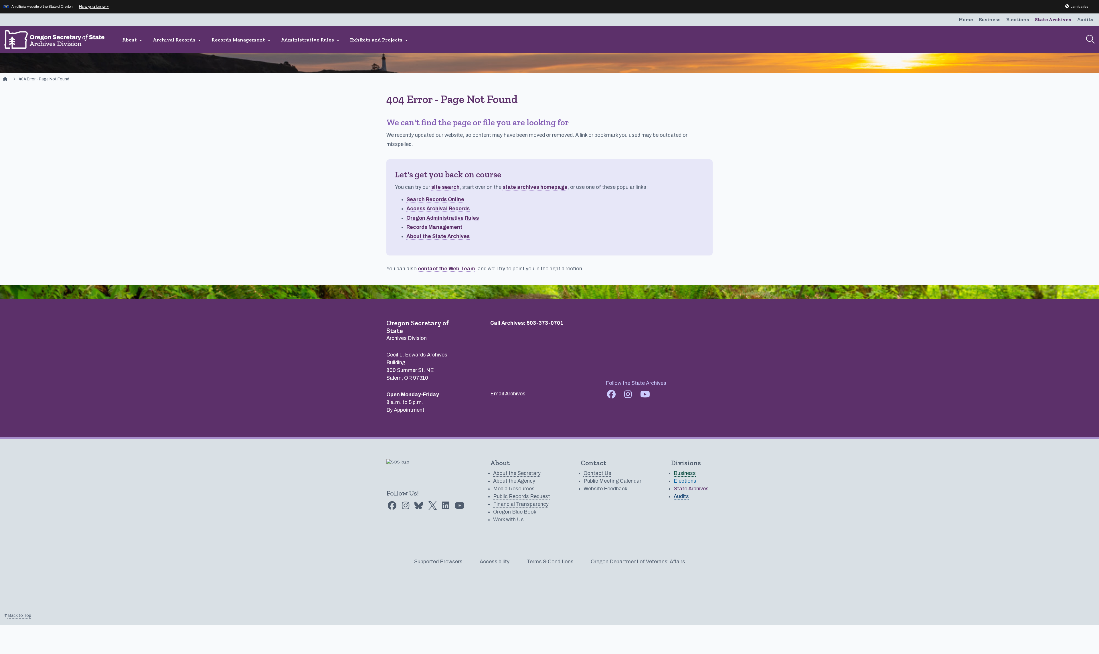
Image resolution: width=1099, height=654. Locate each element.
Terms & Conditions (550, 561)
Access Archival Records (438, 208)
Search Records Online (435, 199)
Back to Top (19, 615)
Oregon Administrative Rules (442, 218)
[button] (1076, 6)
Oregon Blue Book (514, 512)
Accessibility (494, 561)
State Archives (1053, 19)
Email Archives (507, 394)
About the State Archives (438, 236)
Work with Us (508, 519)
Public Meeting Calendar (612, 481)
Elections (1017, 19)
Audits (1085, 19)
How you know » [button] (94, 7)
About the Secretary (517, 473)
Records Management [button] (242, 40)
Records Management (434, 227)
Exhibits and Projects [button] (379, 40)
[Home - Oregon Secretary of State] (5, 79)
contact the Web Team (446, 268)
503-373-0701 (545, 323)
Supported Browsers (438, 561)
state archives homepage (535, 187)
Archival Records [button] (177, 40)
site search (445, 187)
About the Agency (514, 481)
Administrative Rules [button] (311, 40)
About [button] (133, 40)
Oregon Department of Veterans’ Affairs (638, 561)
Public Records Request (521, 496)
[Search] (1090, 39)
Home (966, 19)
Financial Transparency (521, 504)
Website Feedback (605, 489)
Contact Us (597, 473)
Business (990, 19)
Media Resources (514, 489)
